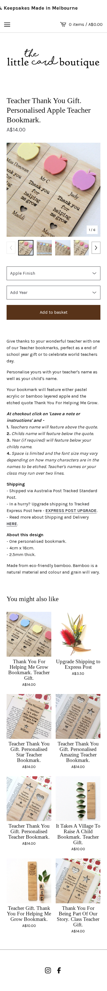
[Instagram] (48, 970)
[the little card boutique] (53, 59)
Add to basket (53, 312)
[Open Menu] (7, 24)
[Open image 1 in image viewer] (53, 190)
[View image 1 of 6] (25, 247)
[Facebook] (59, 970)
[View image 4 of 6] (81, 247)
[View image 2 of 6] (44, 247)
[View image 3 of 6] (63, 247)
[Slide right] (96, 248)
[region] (53, 8)
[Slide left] (11, 248)
